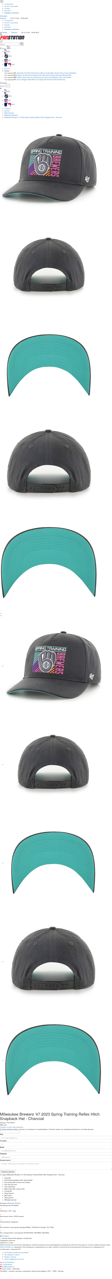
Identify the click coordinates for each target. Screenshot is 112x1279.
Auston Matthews (70, 73)
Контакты (7, 10)
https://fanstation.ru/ (7, 1247)
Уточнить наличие (7, 1172)
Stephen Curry (57, 77)
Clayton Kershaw (23, 75)
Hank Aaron (46, 75)
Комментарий (5, 1160)
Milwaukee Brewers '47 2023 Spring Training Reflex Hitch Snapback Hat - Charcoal (33, 117)
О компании (8, 4)
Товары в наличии (11, 13)
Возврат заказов (10, 1257)
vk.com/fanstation (8, 1262)
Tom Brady (40, 79)
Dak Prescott (48, 79)
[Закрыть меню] (1, 1)
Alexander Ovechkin (24, 73)
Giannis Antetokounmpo (35, 77)
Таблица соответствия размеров (11, 1127)
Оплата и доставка (11, 6)
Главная (7, 108)
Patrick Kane (35, 73)
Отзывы (7, 8)
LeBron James (22, 77)
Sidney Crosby (45, 73)
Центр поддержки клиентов (14, 1259)
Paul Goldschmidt (35, 75)
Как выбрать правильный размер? (16, 1252)
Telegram (3, 18)
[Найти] (22, 44)
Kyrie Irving (48, 77)
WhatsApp (3, 16)
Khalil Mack (32, 79)
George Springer (56, 75)
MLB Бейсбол (9, 113)
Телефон (3, 1141)
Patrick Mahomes (59, 79)
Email (2, 1147)
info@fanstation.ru (8, 1267)
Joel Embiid (67, 77)
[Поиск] (8, 85)
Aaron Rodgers (22, 79)
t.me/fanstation (7, 1264)
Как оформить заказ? (12, 1254)
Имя (1, 1134)
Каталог (7, 68)
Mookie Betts (66, 75)
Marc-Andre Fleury (57, 73)
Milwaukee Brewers (11, 115)
